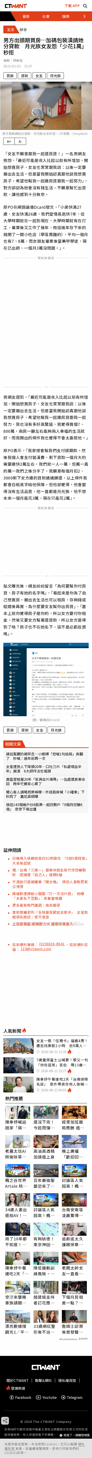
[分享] (5, 1421)
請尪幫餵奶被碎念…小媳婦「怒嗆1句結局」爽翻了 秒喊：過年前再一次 (44, 756)
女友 (39, 75)
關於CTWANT (17, 1380)
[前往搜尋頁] (85, 5)
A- (20, 141)
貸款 (24, 75)
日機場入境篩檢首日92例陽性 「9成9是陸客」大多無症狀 (49, 860)
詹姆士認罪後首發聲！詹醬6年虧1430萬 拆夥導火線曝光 (73, 1329)
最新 (26, 16)
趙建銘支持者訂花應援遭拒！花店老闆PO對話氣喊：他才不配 (45, 1300)
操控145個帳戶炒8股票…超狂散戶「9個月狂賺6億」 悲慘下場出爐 (44, 807)
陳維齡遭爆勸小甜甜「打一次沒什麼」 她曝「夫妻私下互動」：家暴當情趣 (48, 896)
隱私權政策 (67, 1380)
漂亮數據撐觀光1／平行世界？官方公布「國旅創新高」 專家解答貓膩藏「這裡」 (17, 1329)
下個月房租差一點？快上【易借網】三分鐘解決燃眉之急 (74, 1300)
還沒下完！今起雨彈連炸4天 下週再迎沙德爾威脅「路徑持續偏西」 (45, 1124)
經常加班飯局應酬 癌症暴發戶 (73, 1124)
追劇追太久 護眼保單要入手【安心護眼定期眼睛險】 (72, 1241)
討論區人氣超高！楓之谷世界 (72, 1183)
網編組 (18, 60)
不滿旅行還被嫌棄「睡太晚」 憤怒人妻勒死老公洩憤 (50, 884)
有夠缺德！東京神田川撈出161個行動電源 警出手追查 (45, 1241)
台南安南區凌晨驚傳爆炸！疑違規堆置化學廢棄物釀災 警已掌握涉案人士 (72, 1212)
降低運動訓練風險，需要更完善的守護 (44, 1270)
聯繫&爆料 (43, 1380)
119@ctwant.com (36, 948)
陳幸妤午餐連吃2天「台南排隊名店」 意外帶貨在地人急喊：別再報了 (17, 1270)
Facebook (23, 1397)
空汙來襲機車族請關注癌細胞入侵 (16, 1300)
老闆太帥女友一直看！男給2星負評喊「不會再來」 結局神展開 (74, 1270)
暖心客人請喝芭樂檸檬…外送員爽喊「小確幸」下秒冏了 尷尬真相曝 (45, 794)
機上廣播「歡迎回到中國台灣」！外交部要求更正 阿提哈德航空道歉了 (74, 1154)
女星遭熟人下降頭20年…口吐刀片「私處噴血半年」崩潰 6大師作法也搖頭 (44, 769)
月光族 (55, 75)
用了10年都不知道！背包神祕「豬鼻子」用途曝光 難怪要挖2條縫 (16, 1241)
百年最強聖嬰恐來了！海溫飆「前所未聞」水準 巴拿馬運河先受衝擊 (44, 1183)
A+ (9, 141)
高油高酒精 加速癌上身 (44, 1154)
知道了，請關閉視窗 (77, 1435)
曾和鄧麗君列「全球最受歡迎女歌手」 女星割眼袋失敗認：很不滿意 (50, 915)
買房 (10, 75)
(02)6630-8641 (52, 943)
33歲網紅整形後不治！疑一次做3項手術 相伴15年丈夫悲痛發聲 (45, 1329)
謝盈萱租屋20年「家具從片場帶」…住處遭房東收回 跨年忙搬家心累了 (45, 781)
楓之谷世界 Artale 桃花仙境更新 (16, 1183)
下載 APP (72, 6)
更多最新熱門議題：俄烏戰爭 (36, 905)
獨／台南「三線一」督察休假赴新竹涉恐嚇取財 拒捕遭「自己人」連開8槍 (49, 872)
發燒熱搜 (17, 1387)
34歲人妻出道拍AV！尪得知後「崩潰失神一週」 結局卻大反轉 (17, 1212)
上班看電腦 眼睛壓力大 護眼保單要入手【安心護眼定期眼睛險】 (44, 924)
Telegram (75, 1397)
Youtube (49, 1397)
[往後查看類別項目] (82, 16)
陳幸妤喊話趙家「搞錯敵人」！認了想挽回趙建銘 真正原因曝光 (16, 1124)
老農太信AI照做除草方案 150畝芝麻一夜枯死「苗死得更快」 (17, 1154)
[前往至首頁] (16, 5)
